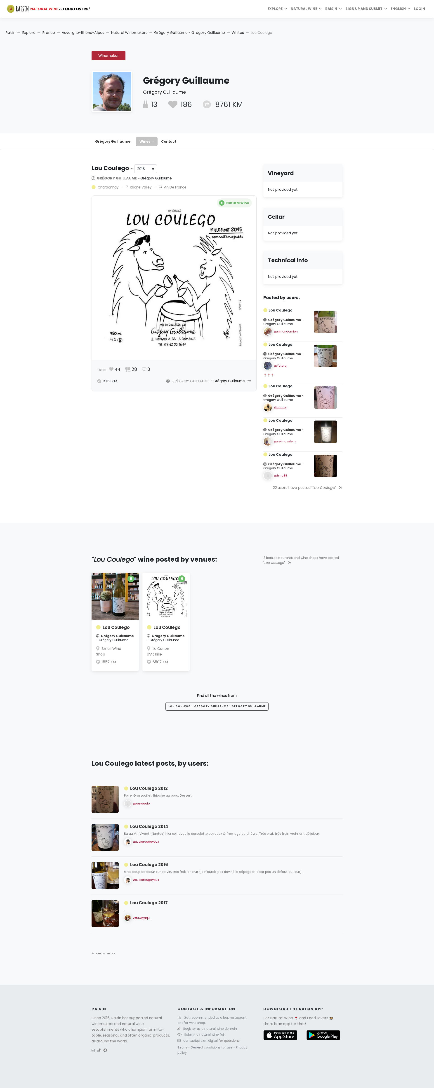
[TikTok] (99, 1050)
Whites (238, 32)
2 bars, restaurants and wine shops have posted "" (301, 560)
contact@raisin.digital (200, 1040)
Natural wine (304, 8)
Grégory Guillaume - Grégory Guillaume (189, 32)
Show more (105, 953)
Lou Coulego (116, 627)
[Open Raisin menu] (340, 9)
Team (182, 1047)
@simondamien (286, 331)
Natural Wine (281, 1018)
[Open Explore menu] (285, 9)
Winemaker (108, 55)
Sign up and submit (363, 8)
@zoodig (280, 407)
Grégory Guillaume (112, 141)
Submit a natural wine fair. (205, 1034)
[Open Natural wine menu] (320, 9)
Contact (168, 141)
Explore (275, 8)
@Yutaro (280, 365)
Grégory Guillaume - (134, 178)
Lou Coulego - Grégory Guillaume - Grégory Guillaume (217, 706)
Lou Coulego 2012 (149, 788)
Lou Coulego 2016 (149, 864)
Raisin (10, 32)
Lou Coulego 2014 (149, 826)
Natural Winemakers (129, 32)
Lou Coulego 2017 (149, 903)
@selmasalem (285, 441)
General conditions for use (212, 1047)
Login (419, 8)
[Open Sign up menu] (385, 9)
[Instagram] (93, 1050)
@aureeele (141, 803)
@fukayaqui (141, 918)
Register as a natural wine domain (210, 1028)
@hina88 (280, 475)
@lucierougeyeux (146, 842)
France (48, 32)
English (398, 8)
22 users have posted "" (305, 487)
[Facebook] (105, 1050)
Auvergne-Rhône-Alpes (83, 32)
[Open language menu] (409, 9)
